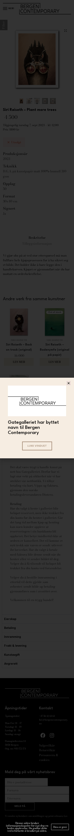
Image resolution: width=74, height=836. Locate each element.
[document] (37, 418)
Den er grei (60, 827)
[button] (68, 383)
